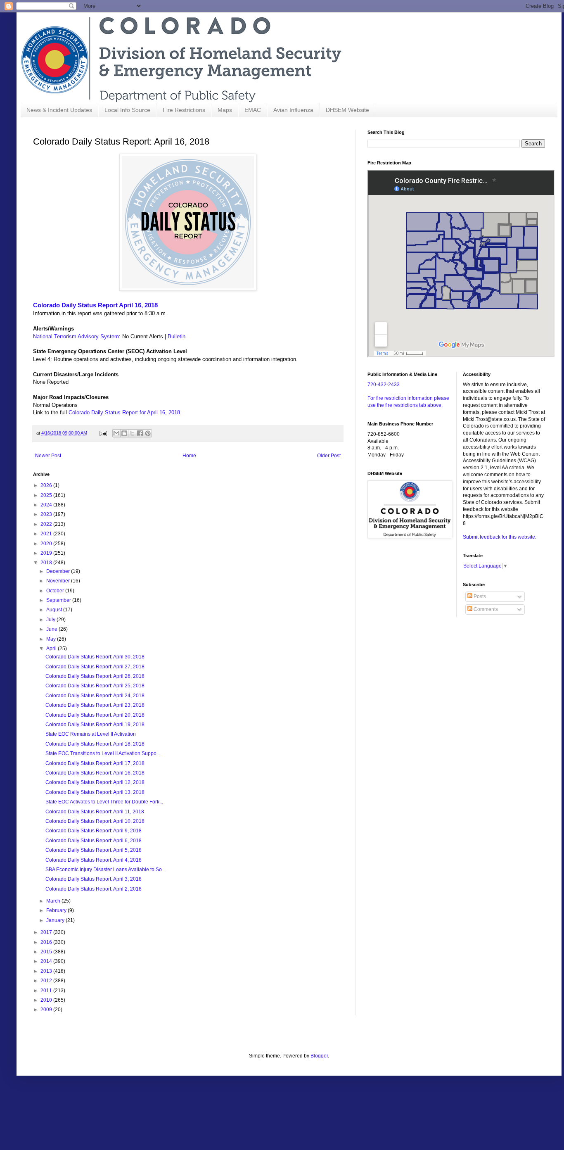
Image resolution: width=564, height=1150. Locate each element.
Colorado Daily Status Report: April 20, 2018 (95, 715)
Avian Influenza (293, 110)
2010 (46, 1000)
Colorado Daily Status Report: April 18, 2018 (95, 744)
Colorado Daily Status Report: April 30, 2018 (95, 657)
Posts (479, 596)
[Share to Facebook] (140, 433)
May (51, 639)
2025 (46, 495)
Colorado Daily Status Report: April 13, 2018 (95, 792)
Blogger (319, 1056)
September (59, 600)
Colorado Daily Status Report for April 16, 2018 (124, 412)
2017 (46, 932)
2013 (46, 971)
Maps (225, 110)
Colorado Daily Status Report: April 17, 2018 (95, 763)
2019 (46, 553)
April (52, 648)
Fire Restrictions (184, 110)
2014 (46, 961)
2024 (46, 505)
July (51, 620)
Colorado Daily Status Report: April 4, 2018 (93, 860)
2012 (46, 981)
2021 (46, 534)
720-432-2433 (383, 384)
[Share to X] (132, 433)
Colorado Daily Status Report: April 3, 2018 (93, 879)
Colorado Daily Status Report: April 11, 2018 (94, 812)
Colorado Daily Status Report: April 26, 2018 (95, 676)
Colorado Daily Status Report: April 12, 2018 (95, 782)
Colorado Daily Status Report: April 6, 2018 (93, 840)
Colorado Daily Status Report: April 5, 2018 (93, 850)
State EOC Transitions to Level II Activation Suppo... (102, 753)
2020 (46, 543)
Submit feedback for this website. (499, 537)
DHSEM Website (347, 110)
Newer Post (48, 456)
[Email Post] (102, 432)
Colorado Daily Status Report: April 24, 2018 (95, 696)
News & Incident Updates (59, 110)
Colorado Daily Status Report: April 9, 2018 (93, 831)
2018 (46, 562)
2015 (46, 952)
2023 (46, 514)
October (55, 591)
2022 (46, 524)
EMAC (252, 110)
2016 (46, 942)
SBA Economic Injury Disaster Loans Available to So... (105, 869)
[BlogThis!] (124, 433)
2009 (46, 1009)
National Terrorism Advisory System (76, 336)
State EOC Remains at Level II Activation (90, 734)
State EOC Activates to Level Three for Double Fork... (104, 802)
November (58, 581)
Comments (485, 609)
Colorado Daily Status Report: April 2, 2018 (93, 889)
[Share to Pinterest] (148, 433)
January (56, 920)
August (54, 610)
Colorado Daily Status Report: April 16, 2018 (95, 773)
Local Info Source (127, 110)
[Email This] (116, 433)
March (54, 901)
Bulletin (176, 336)
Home (189, 456)
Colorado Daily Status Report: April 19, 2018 (95, 724)
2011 (46, 990)
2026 (46, 485)
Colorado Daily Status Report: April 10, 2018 (95, 821)
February (57, 910)
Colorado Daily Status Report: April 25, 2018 (95, 686)
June (52, 629)
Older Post (329, 456)
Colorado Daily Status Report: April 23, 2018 (95, 705)
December (58, 571)
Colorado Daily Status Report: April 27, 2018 (95, 667)
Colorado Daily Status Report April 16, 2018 (95, 305)
